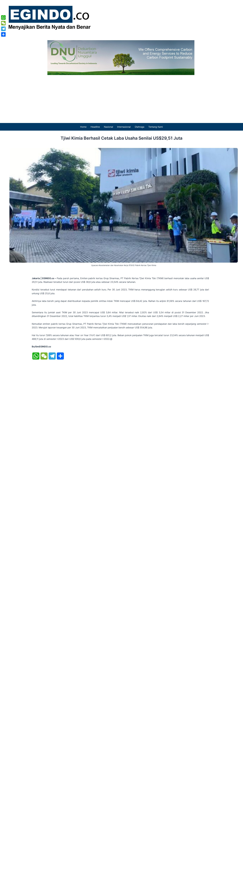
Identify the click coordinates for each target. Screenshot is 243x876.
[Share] (3, 34)
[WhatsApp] (3, 17)
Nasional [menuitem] (108, 126)
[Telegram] (3, 29)
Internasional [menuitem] (124, 126)
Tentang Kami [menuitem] (155, 126)
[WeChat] (3, 23)
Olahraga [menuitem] (139, 126)
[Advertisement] (121, 96)
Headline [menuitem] (95, 126)
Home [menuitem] (83, 126)
